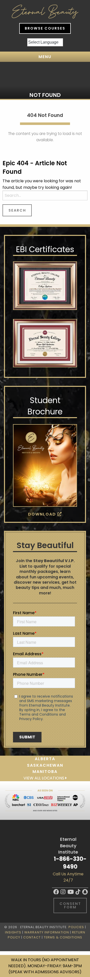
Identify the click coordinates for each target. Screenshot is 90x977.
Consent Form (70, 905)
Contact (32, 937)
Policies (76, 927)
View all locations (44, 778)
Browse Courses (45, 28)
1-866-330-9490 (70, 863)
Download (43, 514)
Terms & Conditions (63, 937)
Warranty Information (46, 932)
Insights (13, 932)
